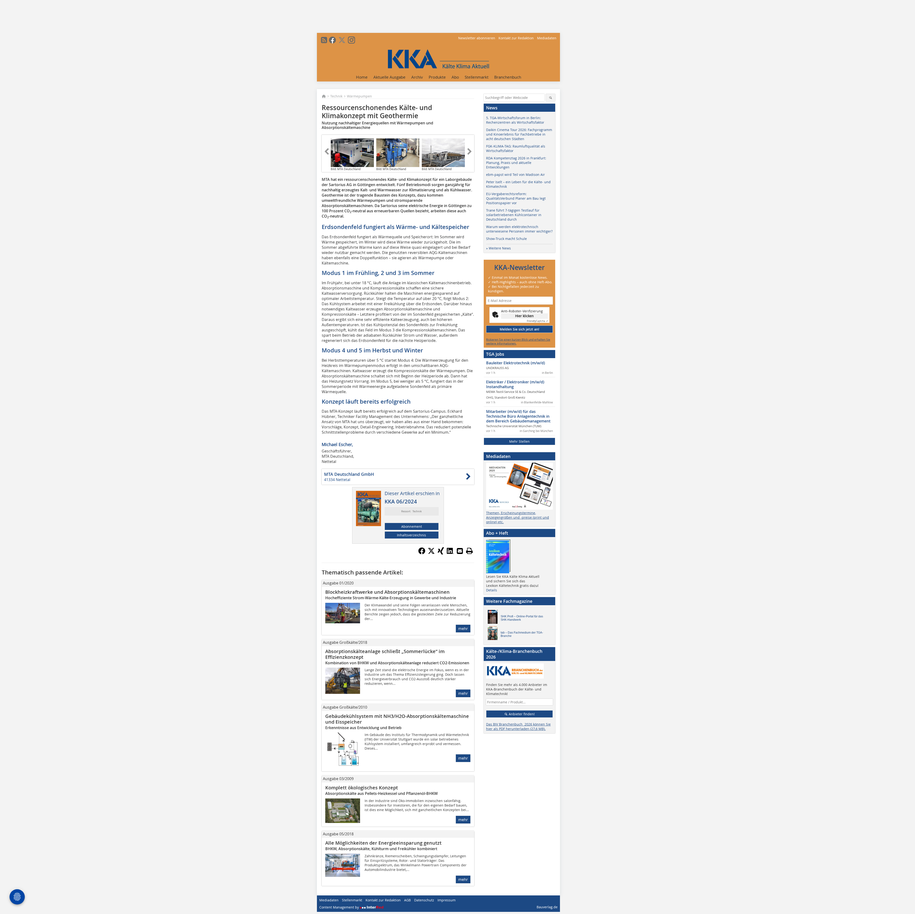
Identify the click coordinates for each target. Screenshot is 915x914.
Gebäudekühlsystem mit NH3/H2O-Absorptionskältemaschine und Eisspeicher (397, 719)
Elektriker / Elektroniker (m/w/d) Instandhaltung (515, 384)
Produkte (437, 77)
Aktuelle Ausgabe (389, 77)
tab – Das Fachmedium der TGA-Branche (522, 634)
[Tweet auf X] (431, 553)
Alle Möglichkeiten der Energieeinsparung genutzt (383, 843)
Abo (455, 77)
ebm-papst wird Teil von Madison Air (515, 174)
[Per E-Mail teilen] (460, 551)
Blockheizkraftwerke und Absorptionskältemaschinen (387, 592)
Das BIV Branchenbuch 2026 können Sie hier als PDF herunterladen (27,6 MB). (518, 726)
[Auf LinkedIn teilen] (450, 553)
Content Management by (339, 907)
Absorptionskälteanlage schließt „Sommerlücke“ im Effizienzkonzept (385, 654)
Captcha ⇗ (537, 321)
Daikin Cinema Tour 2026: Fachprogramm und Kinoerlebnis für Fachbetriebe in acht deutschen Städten (519, 134)
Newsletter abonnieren (476, 38)
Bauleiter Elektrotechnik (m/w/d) (515, 363)
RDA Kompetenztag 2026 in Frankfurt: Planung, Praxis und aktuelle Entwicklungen (516, 162)
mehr (463, 628)
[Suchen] (550, 97)
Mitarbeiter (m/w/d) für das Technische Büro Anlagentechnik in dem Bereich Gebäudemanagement (518, 416)
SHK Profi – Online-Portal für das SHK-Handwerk (522, 618)
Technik (336, 96)
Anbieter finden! (521, 714)
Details (491, 590)
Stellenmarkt (476, 77)
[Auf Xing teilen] (441, 553)
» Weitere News (498, 248)
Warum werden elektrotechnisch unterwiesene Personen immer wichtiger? (519, 229)
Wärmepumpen (359, 96)
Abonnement (411, 526)
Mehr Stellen (519, 441)
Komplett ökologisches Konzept (361, 787)
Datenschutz (424, 900)
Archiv (417, 77)
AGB (407, 900)
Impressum (446, 900)
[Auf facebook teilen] (422, 553)
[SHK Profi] (493, 618)
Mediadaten (546, 38)
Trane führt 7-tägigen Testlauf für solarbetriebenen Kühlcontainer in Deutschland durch (513, 215)
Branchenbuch (507, 77)
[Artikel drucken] (469, 551)
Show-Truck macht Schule (506, 238)
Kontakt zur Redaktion (516, 38)
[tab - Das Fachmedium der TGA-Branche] (493, 634)
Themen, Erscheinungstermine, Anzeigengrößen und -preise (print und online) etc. (517, 517)
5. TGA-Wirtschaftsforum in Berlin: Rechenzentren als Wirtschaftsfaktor (515, 120)
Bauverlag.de (547, 907)
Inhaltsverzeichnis (411, 535)
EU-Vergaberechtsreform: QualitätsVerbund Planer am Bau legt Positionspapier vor (516, 198)
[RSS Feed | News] (324, 40)
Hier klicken (524, 316)
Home (362, 77)
